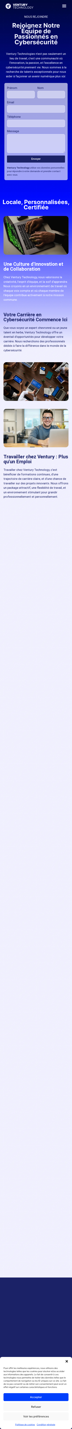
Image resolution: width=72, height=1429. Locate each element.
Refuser (36, 1406)
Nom (40, 88)
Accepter (36, 1397)
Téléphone (14, 116)
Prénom (12, 88)
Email (10, 102)
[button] (67, 1361)
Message (13, 131)
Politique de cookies (25, 1424)
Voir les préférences (36, 1416)
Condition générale (46, 1424)
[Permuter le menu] (64, 6)
